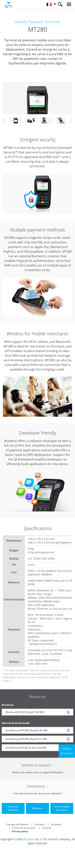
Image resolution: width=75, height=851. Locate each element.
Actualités (56, 824)
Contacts (46, 827)
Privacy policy (20, 831)
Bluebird (28, 839)
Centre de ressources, (24, 827)
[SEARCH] (60, 4)
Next (70, 120)
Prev (4, 120)
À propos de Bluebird (17, 824)
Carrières (40, 824)
